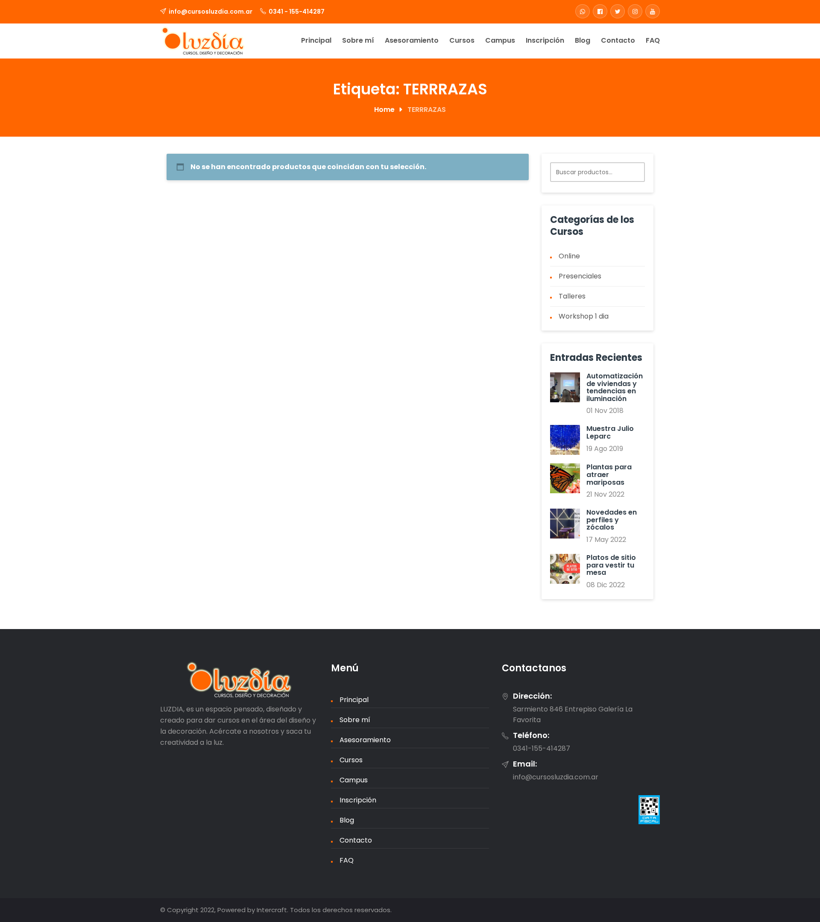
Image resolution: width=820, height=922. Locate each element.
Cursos (461, 40)
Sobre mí (358, 40)
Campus (500, 40)
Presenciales (580, 276)
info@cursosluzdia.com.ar (210, 11)
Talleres (572, 296)
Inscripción (545, 40)
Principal (316, 40)
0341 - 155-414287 (297, 11)
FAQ (653, 40)
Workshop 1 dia (584, 316)
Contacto (618, 40)
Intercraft (272, 909)
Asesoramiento (412, 40)
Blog (582, 40)
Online (569, 256)
